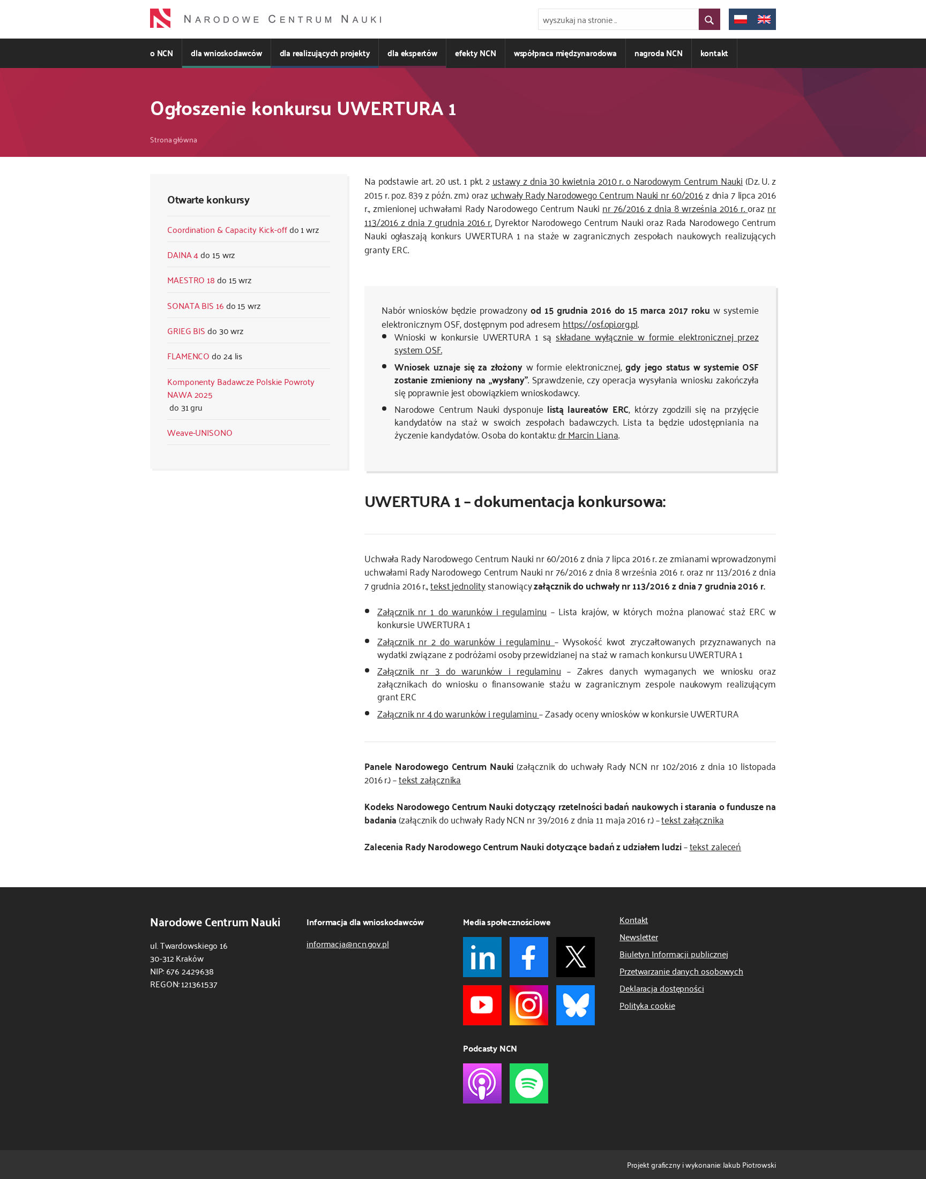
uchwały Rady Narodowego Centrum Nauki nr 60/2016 (597, 194)
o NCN (161, 53)
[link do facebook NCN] (529, 957)
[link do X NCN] (575, 957)
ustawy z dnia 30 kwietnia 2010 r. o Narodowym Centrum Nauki (617, 180)
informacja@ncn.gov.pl (348, 943)
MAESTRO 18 (191, 279)
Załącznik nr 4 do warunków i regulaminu (458, 713)
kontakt (714, 53)
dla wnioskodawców (226, 53)
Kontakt (633, 919)
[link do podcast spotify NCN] (529, 1083)
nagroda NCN (658, 53)
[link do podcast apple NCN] (482, 1083)
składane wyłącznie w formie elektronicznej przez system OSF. (576, 343)
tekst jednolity (458, 585)
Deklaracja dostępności (661, 987)
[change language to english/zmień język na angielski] (764, 19)
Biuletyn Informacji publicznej (673, 953)
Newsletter (638, 936)
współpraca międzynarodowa (565, 53)
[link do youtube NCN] (482, 1005)
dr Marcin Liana (588, 434)
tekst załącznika (430, 779)
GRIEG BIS (186, 330)
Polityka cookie (647, 1004)
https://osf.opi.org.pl (600, 323)
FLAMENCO (188, 355)
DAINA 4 (182, 254)
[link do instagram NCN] (529, 1005)
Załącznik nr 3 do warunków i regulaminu (469, 670)
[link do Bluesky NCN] (575, 1005)
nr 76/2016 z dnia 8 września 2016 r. (675, 207)
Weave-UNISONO (200, 432)
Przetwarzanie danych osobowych (681, 970)
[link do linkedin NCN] (482, 957)
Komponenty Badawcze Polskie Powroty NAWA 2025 (241, 388)
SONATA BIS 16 (195, 305)
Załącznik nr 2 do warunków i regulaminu (466, 640)
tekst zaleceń (716, 846)
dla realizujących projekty (325, 53)
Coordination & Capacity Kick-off (227, 229)
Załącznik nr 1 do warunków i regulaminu (462, 610)
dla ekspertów (412, 53)
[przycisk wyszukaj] (709, 19)
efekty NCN (475, 53)
